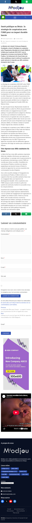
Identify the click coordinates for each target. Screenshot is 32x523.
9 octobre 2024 (19, 38)
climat (23, 471)
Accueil (9, 509)
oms (17, 41)
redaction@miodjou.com (8, 494)
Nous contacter (21, 511)
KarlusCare (14, 518)
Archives (3, 481)
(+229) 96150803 (7, 491)
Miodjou (3, 518)
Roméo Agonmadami (7, 38)
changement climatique (9, 471)
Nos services (10, 511)
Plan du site (16, 513)
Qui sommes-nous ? (19, 509)
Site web (3, 276)
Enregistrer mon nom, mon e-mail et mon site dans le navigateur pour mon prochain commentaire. (15, 291)
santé (20, 41)
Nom (3, 258)
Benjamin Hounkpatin (11, 41)
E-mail (3, 267)
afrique (5, 468)
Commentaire (5, 234)
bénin (4, 41)
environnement (14, 474)
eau (4, 474)
